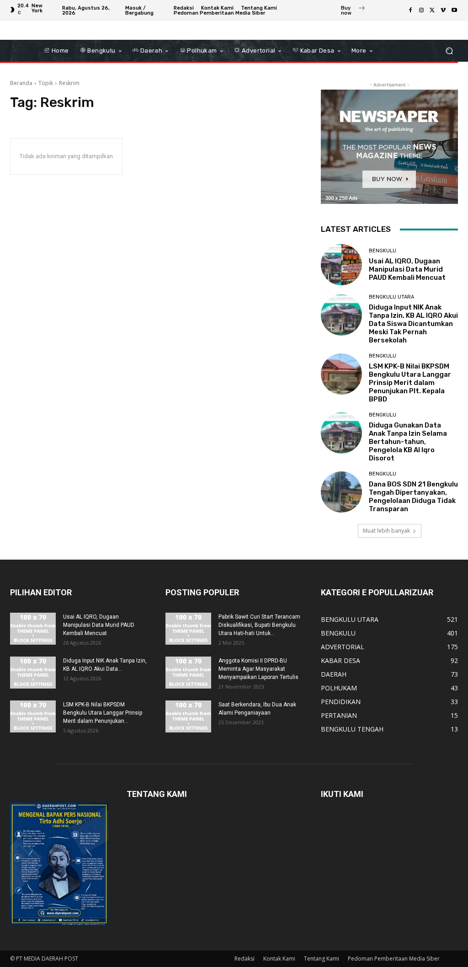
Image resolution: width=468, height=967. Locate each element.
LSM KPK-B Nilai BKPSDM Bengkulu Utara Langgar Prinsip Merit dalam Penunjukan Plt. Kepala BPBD (410, 382)
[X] (432, 10)
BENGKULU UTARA (391, 296)
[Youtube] (454, 10)
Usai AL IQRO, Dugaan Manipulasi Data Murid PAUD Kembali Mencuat (407, 269)
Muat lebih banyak (386, 530)
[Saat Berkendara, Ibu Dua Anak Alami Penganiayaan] (188, 716)
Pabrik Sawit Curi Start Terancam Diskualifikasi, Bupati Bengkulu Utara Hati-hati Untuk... (259, 625)
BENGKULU (382, 250)
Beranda (21, 83)
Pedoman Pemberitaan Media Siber (394, 958)
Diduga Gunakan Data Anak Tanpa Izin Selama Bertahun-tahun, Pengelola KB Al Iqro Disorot (408, 441)
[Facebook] (410, 10)
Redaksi (244, 958)
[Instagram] (421, 10)
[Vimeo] (443, 10)
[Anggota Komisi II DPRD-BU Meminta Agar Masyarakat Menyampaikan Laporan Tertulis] (188, 673)
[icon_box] (353, 11)
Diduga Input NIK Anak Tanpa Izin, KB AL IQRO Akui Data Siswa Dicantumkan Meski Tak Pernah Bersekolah (413, 323)
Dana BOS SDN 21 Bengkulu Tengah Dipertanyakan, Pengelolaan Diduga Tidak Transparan (413, 496)
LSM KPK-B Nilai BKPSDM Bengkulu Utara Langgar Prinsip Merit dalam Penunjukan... (102, 712)
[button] (449, 51)
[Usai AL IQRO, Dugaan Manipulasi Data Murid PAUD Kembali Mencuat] (341, 264)
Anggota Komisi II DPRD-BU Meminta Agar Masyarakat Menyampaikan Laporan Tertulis (258, 668)
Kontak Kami (279, 958)
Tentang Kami (321, 958)
